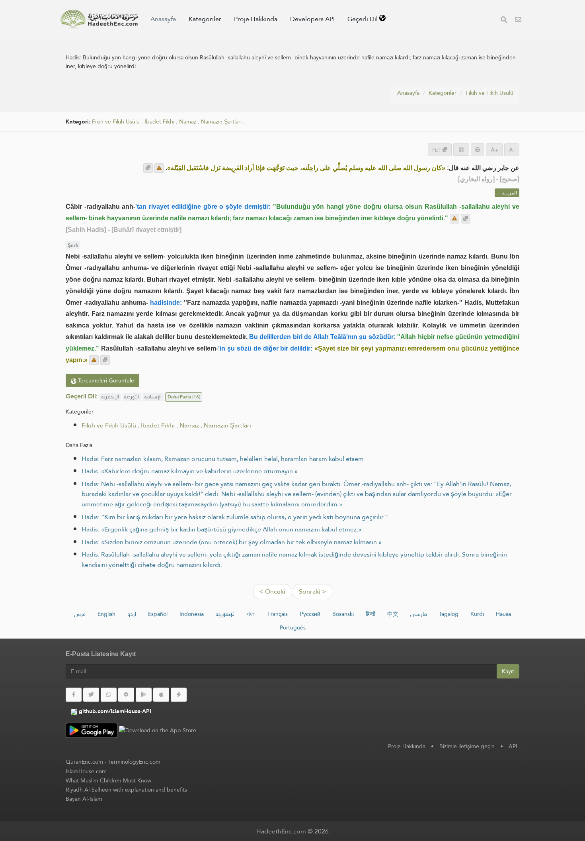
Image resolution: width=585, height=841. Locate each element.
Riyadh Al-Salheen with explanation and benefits (126, 789)
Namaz (187, 122)
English (106, 614)
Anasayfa (163, 19)
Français (277, 614)
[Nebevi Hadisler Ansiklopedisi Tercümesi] (99, 19)
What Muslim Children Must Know (108, 780)
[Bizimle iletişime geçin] (518, 20)
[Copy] (148, 168)
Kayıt (508, 671)
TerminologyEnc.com (134, 762)
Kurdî (477, 614)
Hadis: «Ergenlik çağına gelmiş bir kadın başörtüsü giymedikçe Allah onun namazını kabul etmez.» (221, 529)
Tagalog (448, 614)
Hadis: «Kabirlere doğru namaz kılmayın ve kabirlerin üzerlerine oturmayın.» (190, 471)
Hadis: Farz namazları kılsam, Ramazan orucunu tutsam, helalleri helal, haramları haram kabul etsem (223, 459)
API (513, 746)
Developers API (312, 19)
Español (158, 614)
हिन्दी (370, 614)
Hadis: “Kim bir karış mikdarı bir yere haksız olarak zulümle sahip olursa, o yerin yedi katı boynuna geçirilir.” (235, 517)
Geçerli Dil (363, 19)
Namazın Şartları (221, 122)
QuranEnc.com (84, 762)
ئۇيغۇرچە (225, 614)
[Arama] (504, 20)
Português (293, 627)
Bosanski (343, 614)
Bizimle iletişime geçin (467, 746)
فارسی (418, 614)
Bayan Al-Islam (84, 799)
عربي (80, 614)
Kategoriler (205, 19)
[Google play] (144, 695)
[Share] (461, 149)
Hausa (503, 614)
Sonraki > (312, 591)
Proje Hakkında (255, 19)
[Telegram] (126, 695)
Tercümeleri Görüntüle (105, 380)
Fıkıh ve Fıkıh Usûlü (489, 93)
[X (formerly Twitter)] (91, 695)
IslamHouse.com (86, 771)
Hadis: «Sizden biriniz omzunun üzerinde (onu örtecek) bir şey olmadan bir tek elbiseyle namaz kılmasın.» (232, 542)
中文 (392, 614)
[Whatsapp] (109, 695)
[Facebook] (74, 695)
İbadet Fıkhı (159, 122)
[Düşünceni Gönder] (159, 168)
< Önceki (272, 591)
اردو (131, 614)
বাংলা (250, 614)
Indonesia (191, 614)
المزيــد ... (507, 193)
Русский (310, 614)
